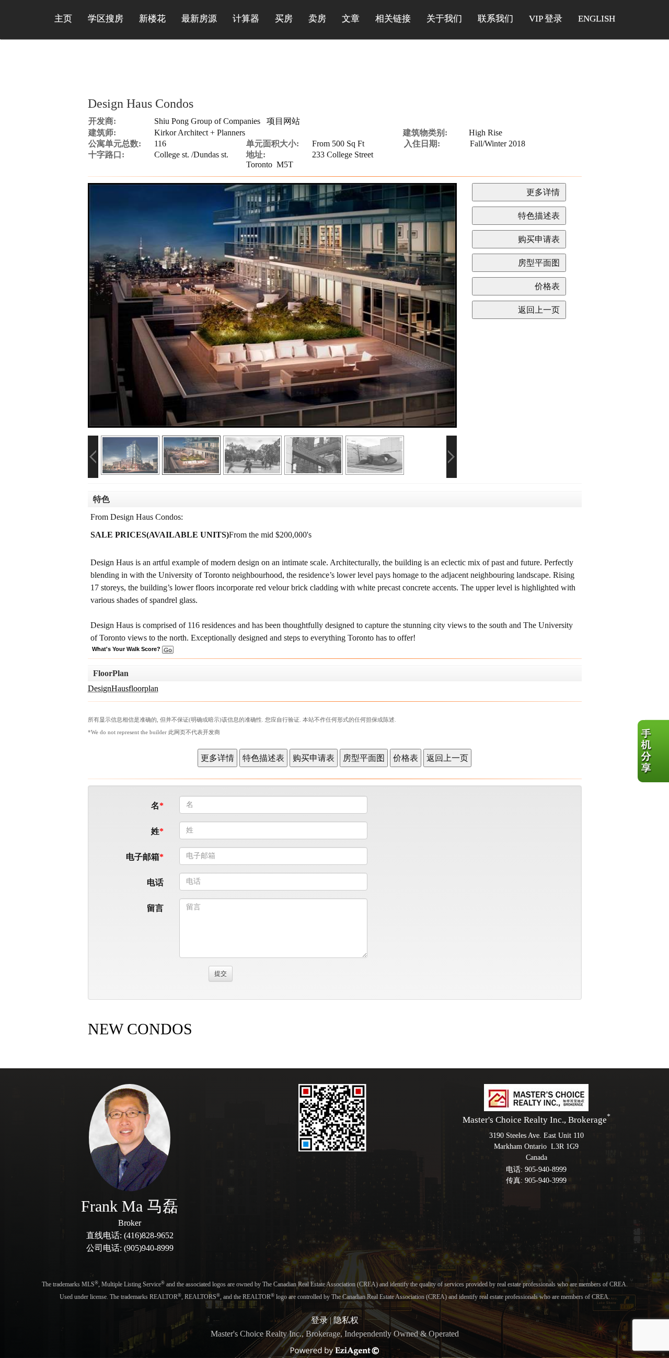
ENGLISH (596, 19)
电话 (155, 882)
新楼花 (152, 19)
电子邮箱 (142, 856)
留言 (155, 908)
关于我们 (444, 19)
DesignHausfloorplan (123, 688)
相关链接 (393, 19)
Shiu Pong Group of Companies (207, 121)
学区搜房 (105, 19)
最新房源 (199, 19)
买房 (284, 19)
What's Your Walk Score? (127, 649)
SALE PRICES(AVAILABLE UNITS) (159, 534)
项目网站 (283, 121)
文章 (351, 19)
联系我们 (495, 19)
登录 (319, 1320)
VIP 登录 (545, 19)
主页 (63, 19)
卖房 (317, 19)
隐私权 (346, 1320)
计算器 (246, 19)
